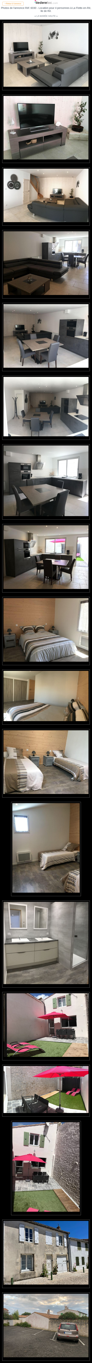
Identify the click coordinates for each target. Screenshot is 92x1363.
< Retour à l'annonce (13, 4)
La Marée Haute (46, 16)
